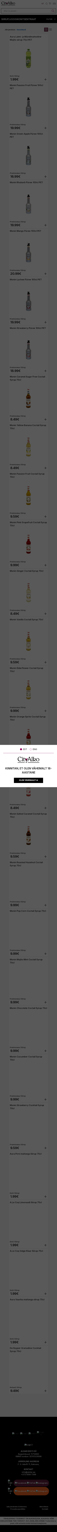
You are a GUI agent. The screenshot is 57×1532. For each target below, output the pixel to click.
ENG (35, 749)
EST (25, 749)
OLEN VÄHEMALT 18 (28, 780)
